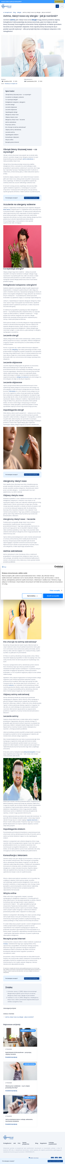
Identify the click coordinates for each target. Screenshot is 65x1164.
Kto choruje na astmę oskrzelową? (15, 127)
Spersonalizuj (31, 596)
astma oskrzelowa (28, 159)
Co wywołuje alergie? (11, 99)
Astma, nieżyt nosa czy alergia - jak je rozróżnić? (19, 1017)
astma (12, 20)
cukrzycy (11, 685)
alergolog (15, 349)
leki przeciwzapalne (29, 752)
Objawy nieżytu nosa (11, 117)
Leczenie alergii (9, 104)
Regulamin (43, 1143)
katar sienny (6, 209)
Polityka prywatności (53, 1143)
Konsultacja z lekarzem (12, 137)
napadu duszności (32, 820)
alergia (34, 20)
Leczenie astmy (10, 132)
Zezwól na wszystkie (53, 596)
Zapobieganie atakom (11, 135)
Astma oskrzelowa (10, 122)
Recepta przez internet (12, 142)
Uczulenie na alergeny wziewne (14, 97)
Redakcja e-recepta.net (11, 83)
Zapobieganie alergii (11, 112)
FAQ (19, 1143)
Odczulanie (12, 391)
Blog (14, 12)
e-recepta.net (7, 12)
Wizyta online (9, 140)
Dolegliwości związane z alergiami (15, 102)
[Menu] (62, 6)
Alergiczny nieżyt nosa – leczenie (15, 119)
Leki (14, 1143)
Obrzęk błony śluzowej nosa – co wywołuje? (18, 94)
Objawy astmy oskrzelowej (13, 130)
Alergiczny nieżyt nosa (11, 114)
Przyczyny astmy (10, 124)
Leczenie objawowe (11, 107)
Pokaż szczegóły (55, 590)
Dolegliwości (7, 1143)
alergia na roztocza (22, 377)
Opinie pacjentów (25, 1143)
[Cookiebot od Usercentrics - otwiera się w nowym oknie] (55, 567)
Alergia (19, 12)
